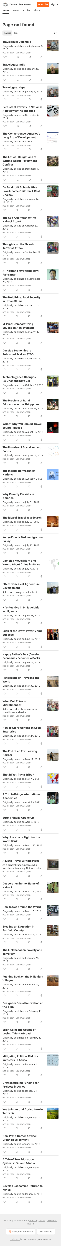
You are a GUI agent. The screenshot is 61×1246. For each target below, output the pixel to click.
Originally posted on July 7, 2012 (20, 568)
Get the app (46, 1231)
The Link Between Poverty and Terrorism (22, 951)
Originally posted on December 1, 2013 (21, 170)
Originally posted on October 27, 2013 (20, 227)
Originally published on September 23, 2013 (21, 280)
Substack (15, 1239)
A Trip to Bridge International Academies (22, 796)
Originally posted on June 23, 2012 (21, 615)
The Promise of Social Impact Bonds (22, 449)
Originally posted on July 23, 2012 (21, 521)
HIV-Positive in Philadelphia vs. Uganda (21, 609)
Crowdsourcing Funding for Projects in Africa (21, 1084)
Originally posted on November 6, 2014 (21, 116)
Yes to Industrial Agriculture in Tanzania (23, 1111)
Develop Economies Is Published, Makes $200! (19, 352)
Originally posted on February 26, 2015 (21, 70)
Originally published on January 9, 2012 (21, 1169)
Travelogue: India (14, 64)
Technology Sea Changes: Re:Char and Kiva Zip (20, 379)
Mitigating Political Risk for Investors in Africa (20, 1058)
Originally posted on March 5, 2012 (22, 911)
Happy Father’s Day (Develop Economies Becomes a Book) (21, 656)
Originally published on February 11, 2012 (22, 1012)
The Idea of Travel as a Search (22, 517)
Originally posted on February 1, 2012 (20, 1066)
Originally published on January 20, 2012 (22, 1119)
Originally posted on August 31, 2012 (23, 408)
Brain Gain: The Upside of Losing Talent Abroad (19, 1031)
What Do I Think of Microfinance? (15, 703)
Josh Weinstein (23, 53)
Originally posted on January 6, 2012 (22, 1193)
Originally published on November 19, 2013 (21, 200)
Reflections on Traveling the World (21, 679)
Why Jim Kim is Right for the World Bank (21, 839)
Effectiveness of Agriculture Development (21, 586)
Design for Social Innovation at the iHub (23, 1005)
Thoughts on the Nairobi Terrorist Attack (18, 246)
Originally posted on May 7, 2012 (21, 778)
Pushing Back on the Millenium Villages (23, 978)
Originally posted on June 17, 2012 (21, 662)
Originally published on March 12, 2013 (21, 307)
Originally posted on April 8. (18, 141)
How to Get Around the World (22, 907)
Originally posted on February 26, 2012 (21, 959)
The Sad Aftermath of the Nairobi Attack (19, 219)
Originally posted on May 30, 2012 (21, 685)
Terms (42, 1220)
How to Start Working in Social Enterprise (22, 729)
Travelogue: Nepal (14, 87)
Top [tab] (16, 33)
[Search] (55, 33)
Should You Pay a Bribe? (18, 774)
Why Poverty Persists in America (18, 496)
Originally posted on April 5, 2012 (21, 821)
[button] (6, 10)
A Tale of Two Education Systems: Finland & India (19, 1161)
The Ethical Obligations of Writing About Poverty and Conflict (20, 160)
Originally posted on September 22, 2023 (22, 254)
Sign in (54, 4)
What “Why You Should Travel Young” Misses (22, 425)
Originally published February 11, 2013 (21, 333)
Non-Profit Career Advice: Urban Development (20, 1137)
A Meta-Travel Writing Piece (21, 860)
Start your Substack (22, 1231)
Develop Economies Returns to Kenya (23, 1187)
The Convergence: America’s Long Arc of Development (21, 135)
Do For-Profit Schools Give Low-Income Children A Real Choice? (21, 191)
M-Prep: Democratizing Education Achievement (18, 325)
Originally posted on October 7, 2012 (23, 385)
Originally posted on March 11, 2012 (22, 891)
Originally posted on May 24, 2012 (21, 735)
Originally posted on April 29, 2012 (22, 802)
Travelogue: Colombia (17, 41)
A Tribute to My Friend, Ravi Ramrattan (21, 272)
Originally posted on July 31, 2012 (21, 502)
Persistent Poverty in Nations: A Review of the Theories (22, 108)
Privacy (33, 1220)
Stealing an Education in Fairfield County (18, 928)
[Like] (5, 210)
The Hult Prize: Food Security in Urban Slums (22, 299)
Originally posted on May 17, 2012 (21, 759)
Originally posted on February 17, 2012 (21, 986)
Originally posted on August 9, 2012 (22, 478)
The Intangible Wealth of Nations (19, 472)
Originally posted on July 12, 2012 (21, 545)
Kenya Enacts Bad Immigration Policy (23, 539)
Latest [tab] (7, 33)
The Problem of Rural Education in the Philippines (21, 402)
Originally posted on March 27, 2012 (22, 845)
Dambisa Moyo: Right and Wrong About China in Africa (21, 562)
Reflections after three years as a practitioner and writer (20, 710)
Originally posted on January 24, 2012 (20, 1092)
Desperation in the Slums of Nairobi (21, 885)
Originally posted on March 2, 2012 (22, 934)
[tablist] (11, 33)
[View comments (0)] (18, 57)
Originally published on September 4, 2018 (23, 47)
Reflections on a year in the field (20, 592)
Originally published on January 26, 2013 (22, 360)
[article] (30, 49)
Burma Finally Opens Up (18, 817)
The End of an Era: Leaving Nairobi (20, 753)
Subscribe (43, 4)
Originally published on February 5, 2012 (22, 1039)
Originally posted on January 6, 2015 (22, 91)
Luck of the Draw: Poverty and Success (22, 632)
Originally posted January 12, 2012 (21, 1143)
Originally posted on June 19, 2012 (21, 638)
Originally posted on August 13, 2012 (23, 431)
